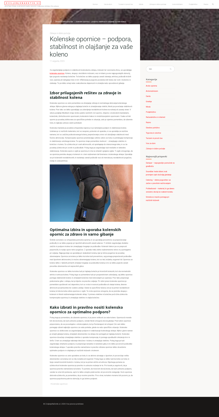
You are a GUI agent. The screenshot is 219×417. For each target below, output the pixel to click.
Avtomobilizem (152, 91)
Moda (148, 107)
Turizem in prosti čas (154, 138)
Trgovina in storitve (153, 133)
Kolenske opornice (59, 384)
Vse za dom (150, 143)
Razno (148, 122)
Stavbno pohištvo (153, 128)
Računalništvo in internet (155, 117)
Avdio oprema (151, 86)
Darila (148, 96)
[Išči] (213, 4)
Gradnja (149, 101)
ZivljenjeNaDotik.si (23, 3)
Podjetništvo (151, 112)
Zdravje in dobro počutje (64, 22)
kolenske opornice (57, 73)
